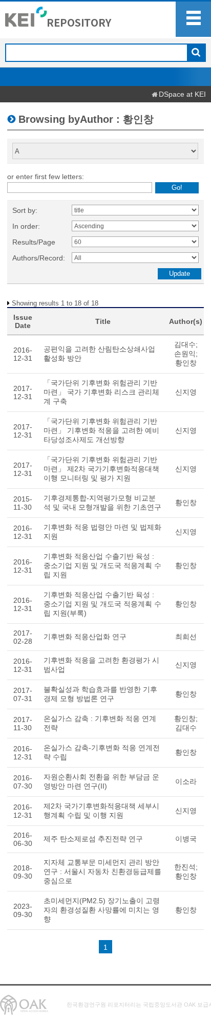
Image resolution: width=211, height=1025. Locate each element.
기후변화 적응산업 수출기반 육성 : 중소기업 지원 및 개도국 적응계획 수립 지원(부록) (102, 604)
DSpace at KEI (182, 94)
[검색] (196, 53)
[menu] (193, 19)
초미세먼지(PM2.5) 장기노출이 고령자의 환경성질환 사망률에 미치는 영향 (102, 910)
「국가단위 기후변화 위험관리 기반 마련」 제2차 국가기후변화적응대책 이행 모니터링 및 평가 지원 (101, 468)
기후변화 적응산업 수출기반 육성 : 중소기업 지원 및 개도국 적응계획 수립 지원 (102, 565)
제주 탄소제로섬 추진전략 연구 (93, 839)
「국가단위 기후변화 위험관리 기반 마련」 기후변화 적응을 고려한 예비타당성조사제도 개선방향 (101, 430)
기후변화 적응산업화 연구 (85, 637)
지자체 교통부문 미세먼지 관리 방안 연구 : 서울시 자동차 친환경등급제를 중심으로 (102, 871)
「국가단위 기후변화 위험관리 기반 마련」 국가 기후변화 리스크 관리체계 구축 (101, 392)
